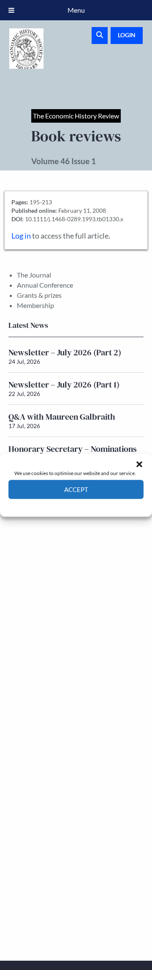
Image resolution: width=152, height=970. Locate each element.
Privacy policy (91, 505)
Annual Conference (45, 285)
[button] (139, 464)
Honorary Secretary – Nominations (72, 449)
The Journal (34, 275)
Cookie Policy (56, 505)
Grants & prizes (39, 295)
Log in (21, 235)
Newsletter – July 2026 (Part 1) (63, 384)
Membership (35, 305)
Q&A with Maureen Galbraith (61, 417)
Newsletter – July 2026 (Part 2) (64, 352)
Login (127, 34)
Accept (76, 489)
